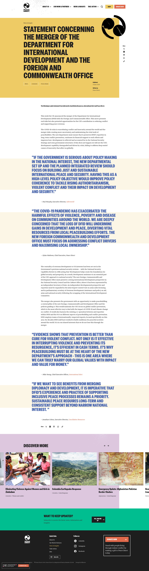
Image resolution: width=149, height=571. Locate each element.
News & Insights (54, 546)
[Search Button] (102, 7)
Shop (109, 7)
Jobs (50, 551)
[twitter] (124, 49)
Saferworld (70, 202)
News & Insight (28, 23)
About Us (52, 540)
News (26, 84)
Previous (104, 445)
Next (108, 445)
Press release (44, 84)
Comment (34, 84)
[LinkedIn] (124, 52)
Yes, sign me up (97, 519)
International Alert (75, 374)
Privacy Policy (28, 562)
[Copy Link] (124, 61)
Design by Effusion (81, 562)
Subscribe (56, 557)
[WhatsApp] (124, 58)
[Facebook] (124, 55)
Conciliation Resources (77, 420)
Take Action (53, 549)
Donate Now (120, 7)
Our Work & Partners (55, 543)
